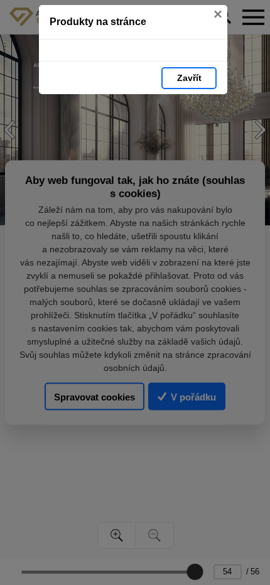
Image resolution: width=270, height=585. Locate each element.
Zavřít (189, 78)
